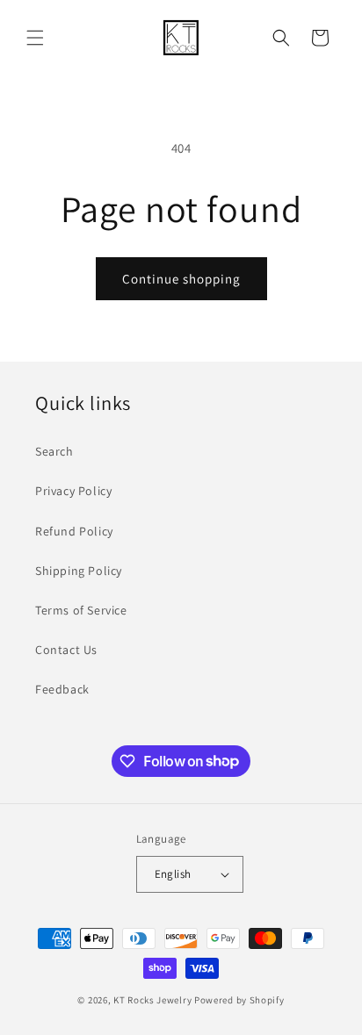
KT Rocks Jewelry (152, 1000)
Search (54, 451)
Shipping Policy (78, 571)
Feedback (62, 689)
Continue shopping (181, 278)
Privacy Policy (73, 491)
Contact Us (66, 650)
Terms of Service (81, 610)
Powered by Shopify (239, 1000)
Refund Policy (74, 531)
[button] (35, 37)
